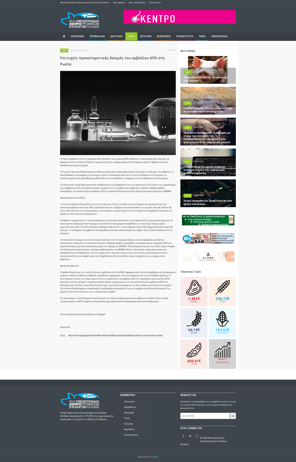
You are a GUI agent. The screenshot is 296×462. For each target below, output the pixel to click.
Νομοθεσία (129, 429)
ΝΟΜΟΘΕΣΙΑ (164, 36)
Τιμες (202, 36)
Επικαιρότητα (131, 435)
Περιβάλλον (130, 407)
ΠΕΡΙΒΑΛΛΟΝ (97, 36)
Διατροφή (129, 412)
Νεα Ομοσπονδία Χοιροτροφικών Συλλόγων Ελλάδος (84, 2)
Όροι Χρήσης (119, 2)
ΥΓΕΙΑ (131, 36)
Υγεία (64, 50)
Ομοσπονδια (219, 36)
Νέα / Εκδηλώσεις (137, 2)
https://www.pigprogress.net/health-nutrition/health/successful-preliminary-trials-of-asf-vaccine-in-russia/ (115, 335)
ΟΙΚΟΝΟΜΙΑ (77, 36)
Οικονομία (129, 401)
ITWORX (155, 457)
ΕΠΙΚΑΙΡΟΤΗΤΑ (184, 36)
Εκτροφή (128, 424)
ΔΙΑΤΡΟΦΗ (116, 36)
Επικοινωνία (155, 2)
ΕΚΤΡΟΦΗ (145, 36)
